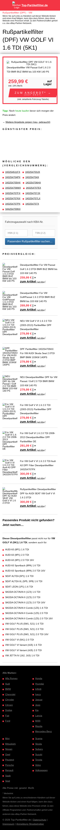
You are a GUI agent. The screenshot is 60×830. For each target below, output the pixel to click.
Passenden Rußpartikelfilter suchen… (30, 241)
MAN (37, 720)
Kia (36, 710)
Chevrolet (10, 694)
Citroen (9, 705)
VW (30, 12)
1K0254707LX (32, 198)
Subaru (39, 749)
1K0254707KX (12, 198)
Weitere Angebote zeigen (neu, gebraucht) (28, 122)
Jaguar (38, 699)
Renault (9, 770)
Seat (7, 781)
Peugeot (9, 759)
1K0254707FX (12, 193)
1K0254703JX (32, 172)
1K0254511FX (12, 172)
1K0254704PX (12, 177)
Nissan (8, 749)
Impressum (8, 824)
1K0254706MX (13, 187)
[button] (33, 93)
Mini (7, 738)
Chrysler (9, 699)
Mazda (38, 726)
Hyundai (39, 683)
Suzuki (38, 754)
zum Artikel (32, 281)
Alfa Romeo (11, 678)
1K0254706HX (33, 182)
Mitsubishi (10, 743)
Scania (38, 738)
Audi (7, 683)
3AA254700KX (12, 209)
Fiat (7, 715)
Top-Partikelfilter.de (35, 5)
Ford (7, 720)
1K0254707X (32, 203)
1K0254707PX (12, 203)
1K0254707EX (33, 187)
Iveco (38, 694)
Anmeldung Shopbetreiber (30, 824)
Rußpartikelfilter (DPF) (14, 12)
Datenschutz (39, 819)
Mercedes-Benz (43, 731)
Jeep (37, 705)
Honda (38, 678)
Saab (8, 775)
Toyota (38, 759)
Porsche (9, 765)
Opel (7, 754)
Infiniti (38, 689)
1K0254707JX (32, 193)
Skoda (38, 743)
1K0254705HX (12, 182)
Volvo (38, 765)
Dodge (8, 710)
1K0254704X (32, 177)
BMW (8, 689)
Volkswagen (41, 770)
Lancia (38, 715)
